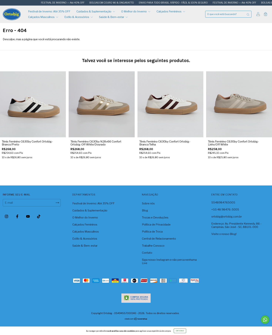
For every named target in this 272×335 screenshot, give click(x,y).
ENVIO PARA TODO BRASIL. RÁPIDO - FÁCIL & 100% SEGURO (158, 2)
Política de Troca (152, 231)
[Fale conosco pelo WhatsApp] (265, 320)
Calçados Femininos (169, 11)
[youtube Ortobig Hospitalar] (28, 216)
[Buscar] (248, 14)
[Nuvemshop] (136, 319)
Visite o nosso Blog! (223, 234)
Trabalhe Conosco (153, 245)
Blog (145, 210)
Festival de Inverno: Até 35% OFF (49, 11)
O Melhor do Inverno (134, 11)
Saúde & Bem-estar (112, 17)
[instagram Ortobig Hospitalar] (7, 216)
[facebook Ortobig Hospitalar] (17, 216)
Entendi (180, 331)
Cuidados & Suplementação (94, 11)
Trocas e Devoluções (155, 217)
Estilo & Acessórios (77, 17)
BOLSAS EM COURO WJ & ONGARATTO (96, 2)
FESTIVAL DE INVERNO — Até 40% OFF (47, 2)
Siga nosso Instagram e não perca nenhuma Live (169, 261)
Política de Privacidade (156, 224)
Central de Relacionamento (159, 238)
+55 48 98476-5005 (225, 209)
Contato (147, 252)
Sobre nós (148, 203)
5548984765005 (223, 202)
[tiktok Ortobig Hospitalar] (38, 216)
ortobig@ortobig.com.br (226, 216)
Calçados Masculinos (41, 17)
